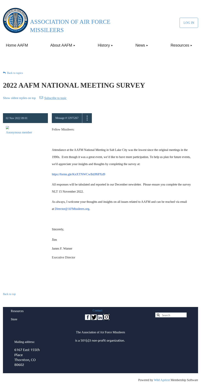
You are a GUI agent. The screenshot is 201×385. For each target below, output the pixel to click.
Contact (97, 310)
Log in (189, 23)
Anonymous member (19, 132)
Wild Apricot (162, 380)
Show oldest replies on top (19, 98)
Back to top (9, 294)
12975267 (73, 118)
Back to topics (15, 73)
